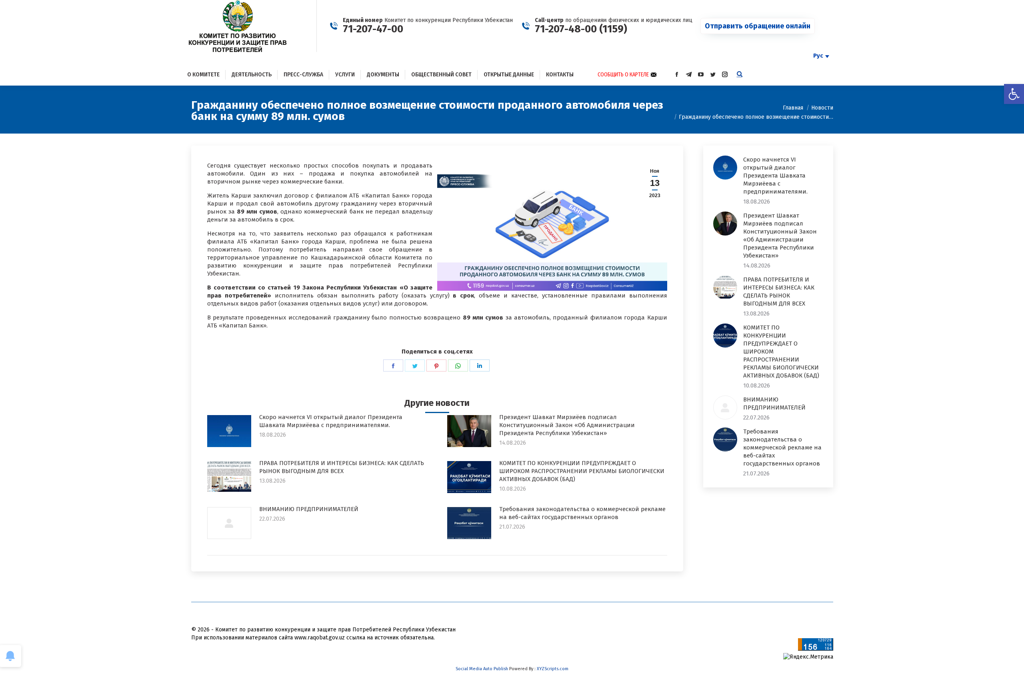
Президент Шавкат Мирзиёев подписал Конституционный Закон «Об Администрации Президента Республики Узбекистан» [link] (567, 425)
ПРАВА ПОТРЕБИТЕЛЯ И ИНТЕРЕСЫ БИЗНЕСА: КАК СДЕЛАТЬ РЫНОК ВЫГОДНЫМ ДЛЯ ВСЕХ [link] (341, 467)
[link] (1014, 94)
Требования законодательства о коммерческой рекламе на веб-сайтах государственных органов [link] (582, 513)
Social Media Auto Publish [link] (482, 668)
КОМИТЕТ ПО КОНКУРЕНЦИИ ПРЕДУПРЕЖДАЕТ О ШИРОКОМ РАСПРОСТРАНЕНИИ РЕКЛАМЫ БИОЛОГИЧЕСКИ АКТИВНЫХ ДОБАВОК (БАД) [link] (581, 471)
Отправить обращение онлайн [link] (757, 26)
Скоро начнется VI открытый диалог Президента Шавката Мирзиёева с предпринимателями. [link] (330, 421)
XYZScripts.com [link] (552, 668)
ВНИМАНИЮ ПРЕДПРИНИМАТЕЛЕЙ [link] (308, 509)
